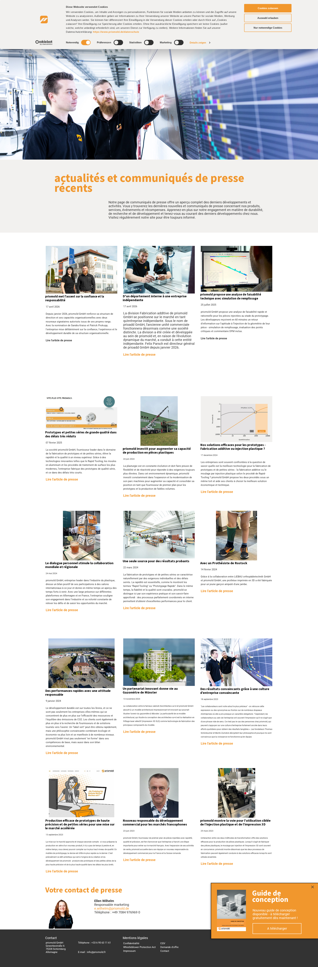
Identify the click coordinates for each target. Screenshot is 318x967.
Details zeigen (198, 42)
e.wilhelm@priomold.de (111, 908)
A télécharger (277, 928)
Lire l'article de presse (139, 355)
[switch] (118, 42)
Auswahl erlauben (267, 18)
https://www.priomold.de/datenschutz (116, 31)
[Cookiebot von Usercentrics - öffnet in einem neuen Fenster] (43, 42)
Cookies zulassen (268, 8)
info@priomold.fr (96, 952)
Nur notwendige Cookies (268, 27)
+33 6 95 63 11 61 (101, 942)
